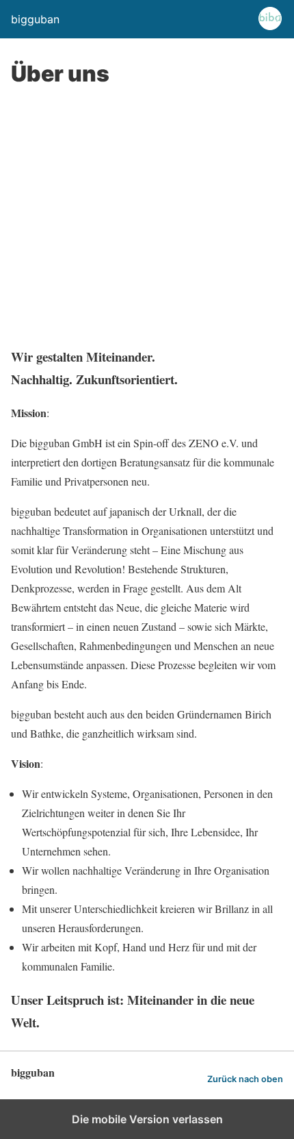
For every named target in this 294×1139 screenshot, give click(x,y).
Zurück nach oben (245, 1079)
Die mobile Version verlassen (147, 1119)
